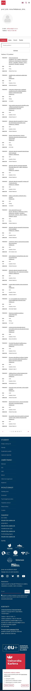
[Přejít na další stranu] (28, 431)
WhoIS (3, 475)
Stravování (4, 495)
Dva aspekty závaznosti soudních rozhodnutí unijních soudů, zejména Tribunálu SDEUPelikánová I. (19, 417)
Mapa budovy (4, 506)
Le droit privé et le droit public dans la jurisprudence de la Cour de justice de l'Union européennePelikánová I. (19, 330)
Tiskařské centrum (6, 503)
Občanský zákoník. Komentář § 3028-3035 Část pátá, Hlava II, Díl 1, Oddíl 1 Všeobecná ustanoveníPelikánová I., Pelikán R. (18, 168)
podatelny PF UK (14, 629)
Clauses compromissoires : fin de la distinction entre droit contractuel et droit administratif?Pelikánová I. (18, 138)
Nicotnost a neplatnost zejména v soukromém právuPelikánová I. (16, 314)
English (22, 3)
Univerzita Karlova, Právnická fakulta (11, 609)
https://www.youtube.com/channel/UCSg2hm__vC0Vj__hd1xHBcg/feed (23, 576)
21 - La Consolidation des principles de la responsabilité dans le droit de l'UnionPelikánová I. (18, 300)
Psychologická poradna (7, 499)
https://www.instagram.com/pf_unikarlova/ (7, 576)
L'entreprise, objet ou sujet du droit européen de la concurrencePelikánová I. (19, 243)
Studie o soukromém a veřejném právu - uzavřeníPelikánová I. (17, 197)
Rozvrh (15, 40)
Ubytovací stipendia (6, 455)
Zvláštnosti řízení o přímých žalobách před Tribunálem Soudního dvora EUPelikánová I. (18, 375)
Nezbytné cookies (10, 678)
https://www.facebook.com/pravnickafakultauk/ (2, 576)
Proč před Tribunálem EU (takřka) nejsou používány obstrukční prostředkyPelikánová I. (17, 344)
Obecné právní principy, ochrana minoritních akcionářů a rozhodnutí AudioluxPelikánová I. (18, 403)
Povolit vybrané (9, 685)
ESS (2, 467)
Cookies (3, 510)
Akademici (3, 482)
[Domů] (3, 3)
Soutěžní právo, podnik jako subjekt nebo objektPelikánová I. (18, 77)
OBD (2, 471)
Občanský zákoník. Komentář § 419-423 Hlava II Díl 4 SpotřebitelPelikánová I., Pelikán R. (19, 229)
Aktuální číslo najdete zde (8, 520)
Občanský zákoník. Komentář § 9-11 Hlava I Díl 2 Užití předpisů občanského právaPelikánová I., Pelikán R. (18, 123)
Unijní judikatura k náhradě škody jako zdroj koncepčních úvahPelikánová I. (18, 257)
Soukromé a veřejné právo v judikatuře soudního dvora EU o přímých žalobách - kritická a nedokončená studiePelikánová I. (17, 92)
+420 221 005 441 (12, 30)
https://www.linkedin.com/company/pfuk (18, 576)
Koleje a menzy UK (6, 444)
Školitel (21, 40)
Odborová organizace (6, 479)
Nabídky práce (5, 491)
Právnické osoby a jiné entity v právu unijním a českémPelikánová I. (18, 389)
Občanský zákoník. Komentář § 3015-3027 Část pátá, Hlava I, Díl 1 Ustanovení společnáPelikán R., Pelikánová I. (18, 272)
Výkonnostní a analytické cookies (14, 680)
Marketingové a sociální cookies (13, 682)
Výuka (9, 40)
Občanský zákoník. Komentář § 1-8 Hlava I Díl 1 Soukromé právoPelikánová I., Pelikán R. (18, 183)
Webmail (3, 464)
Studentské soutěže (6, 451)
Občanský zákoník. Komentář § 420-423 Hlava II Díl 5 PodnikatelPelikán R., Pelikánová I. (19, 153)
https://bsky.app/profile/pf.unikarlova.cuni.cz (12, 576)
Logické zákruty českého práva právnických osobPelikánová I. (18, 286)
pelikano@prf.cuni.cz (12, 28)
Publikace (3, 40)
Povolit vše (25, 685)
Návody (3, 447)
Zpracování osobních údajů (6, 598)
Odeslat (27, 591)
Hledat (26, 3)
